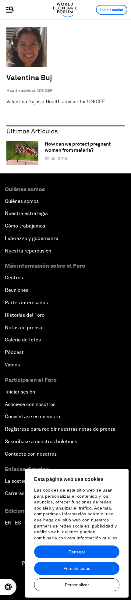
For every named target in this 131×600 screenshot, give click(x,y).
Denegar (77, 551)
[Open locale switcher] (8, 587)
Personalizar (77, 584)
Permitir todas (76, 568)
